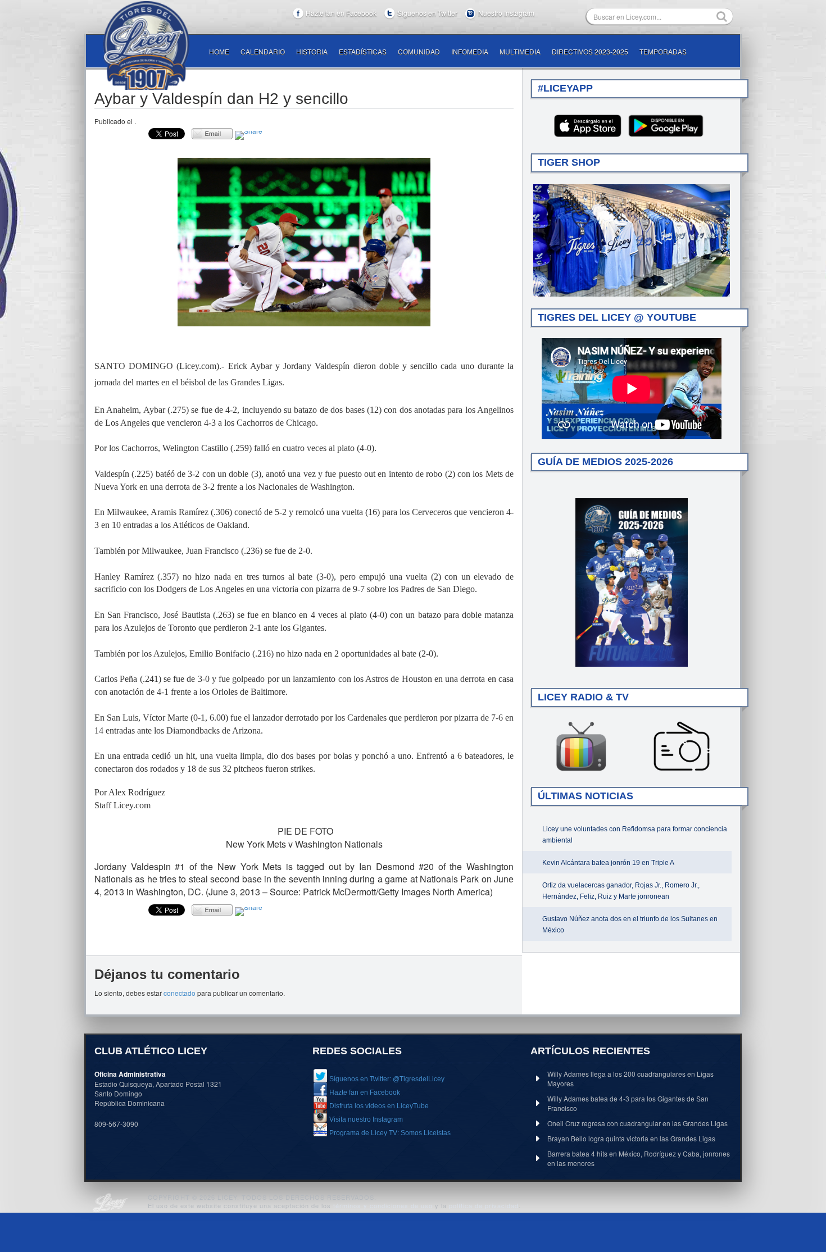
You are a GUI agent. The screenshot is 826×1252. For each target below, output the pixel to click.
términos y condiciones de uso (383, 1205)
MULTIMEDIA (520, 51)
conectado (180, 993)
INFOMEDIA (469, 51)
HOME (219, 51)
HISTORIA (312, 51)
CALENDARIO (262, 51)
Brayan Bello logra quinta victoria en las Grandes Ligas (631, 1138)
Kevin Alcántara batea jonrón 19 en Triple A (608, 863)
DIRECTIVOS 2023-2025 (590, 51)
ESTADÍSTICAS (363, 51)
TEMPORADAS (663, 51)
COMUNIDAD (419, 51)
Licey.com (146, 45)
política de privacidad (484, 1205)
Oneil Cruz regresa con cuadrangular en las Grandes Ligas (637, 1123)
